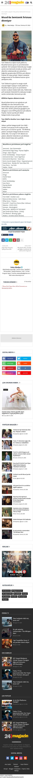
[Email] (18, 240)
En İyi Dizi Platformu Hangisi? (19, 701)
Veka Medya (15, 267)
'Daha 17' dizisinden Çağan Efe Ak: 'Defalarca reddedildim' (21, 441)
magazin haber (8, 593)
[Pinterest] (14, 240)
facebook (10, 358)
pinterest (10, 368)
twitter (25, 358)
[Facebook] (3, 240)
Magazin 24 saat (18, 591)
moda (25, 593)
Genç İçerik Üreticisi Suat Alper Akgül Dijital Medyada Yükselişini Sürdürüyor (22, 464)
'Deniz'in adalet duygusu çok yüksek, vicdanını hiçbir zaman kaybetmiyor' (21, 453)
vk (25, 368)
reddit (25, 363)
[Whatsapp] (10, 240)
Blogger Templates (14, 769)
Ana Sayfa (4, 12)
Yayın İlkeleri (24, 764)
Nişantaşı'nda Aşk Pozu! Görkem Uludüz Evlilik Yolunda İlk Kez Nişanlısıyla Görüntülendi (22, 499)
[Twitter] (7, 240)
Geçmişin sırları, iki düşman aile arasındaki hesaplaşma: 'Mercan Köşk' (21, 509)
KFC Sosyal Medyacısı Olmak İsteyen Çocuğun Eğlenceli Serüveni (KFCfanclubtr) (21, 661)
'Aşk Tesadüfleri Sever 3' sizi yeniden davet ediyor (21, 641)
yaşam (10, 12)
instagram (10, 373)
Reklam (16, 766)
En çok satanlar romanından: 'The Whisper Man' (21, 531)
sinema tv (6, 596)
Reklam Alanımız (16, 338)
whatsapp (10, 363)
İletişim (15, 764)
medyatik (18, 593)
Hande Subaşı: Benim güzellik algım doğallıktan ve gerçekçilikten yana (13, 412)
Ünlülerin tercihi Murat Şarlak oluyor (21, 475)
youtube (25, 373)
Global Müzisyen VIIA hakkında (22, 519)
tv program (23, 596)
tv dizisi (15, 596)
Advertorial (7, 591)
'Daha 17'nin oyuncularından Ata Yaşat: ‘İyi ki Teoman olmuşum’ (22, 673)
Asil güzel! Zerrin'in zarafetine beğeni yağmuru (21, 486)
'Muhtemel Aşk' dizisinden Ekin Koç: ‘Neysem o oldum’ (21, 430)
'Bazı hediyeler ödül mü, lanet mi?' (21, 619)
